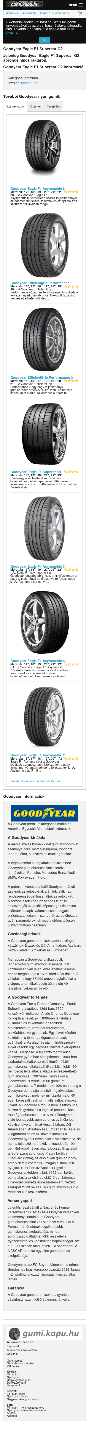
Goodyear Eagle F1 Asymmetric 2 (37, 755)
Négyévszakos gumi (19, 1380)
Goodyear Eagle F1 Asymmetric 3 (37, 566)
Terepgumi (13, 1385)
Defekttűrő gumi (17, 1382)
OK (45, 40)
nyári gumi (29, 82)
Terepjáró (53, 106)
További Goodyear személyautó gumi (35, 781)
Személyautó (15, 106)
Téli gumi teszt (16, 1394)
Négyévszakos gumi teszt (22, 1399)
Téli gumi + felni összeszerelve (25, 1407)
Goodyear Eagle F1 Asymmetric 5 (37, 660)
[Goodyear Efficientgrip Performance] (44, 245)
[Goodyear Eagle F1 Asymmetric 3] (44, 528)
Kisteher (35, 106)
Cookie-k (12, 1354)
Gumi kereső (14, 1360)
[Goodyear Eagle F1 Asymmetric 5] (44, 622)
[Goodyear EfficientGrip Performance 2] (44, 339)
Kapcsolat (13, 1346)
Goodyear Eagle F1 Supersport (35, 471)
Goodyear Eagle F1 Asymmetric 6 (37, 188)
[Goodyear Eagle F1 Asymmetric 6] (44, 150)
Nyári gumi (13, 1377)
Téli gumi (12, 1374)
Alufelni (11, 1413)
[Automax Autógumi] (23, 5)
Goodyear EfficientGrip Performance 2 (41, 377)
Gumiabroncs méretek (20, 1363)
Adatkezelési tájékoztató (22, 1350)
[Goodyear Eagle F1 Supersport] (44, 433)
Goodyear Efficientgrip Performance (40, 282)
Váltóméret (13, 1366)
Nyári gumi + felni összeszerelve (26, 1410)
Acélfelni (12, 1416)
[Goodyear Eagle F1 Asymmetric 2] (44, 717)
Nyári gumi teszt (17, 1396)
